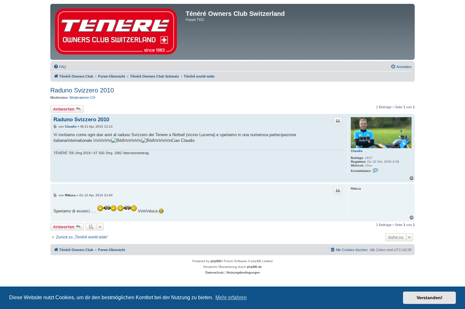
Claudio (357, 151)
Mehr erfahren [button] (231, 297)
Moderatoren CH (82, 97)
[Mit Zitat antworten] (338, 121)
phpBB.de (254, 266)
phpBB (216, 261)
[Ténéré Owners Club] (119, 31)
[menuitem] (59, 67)
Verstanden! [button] (430, 297)
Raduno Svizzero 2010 (82, 90)
